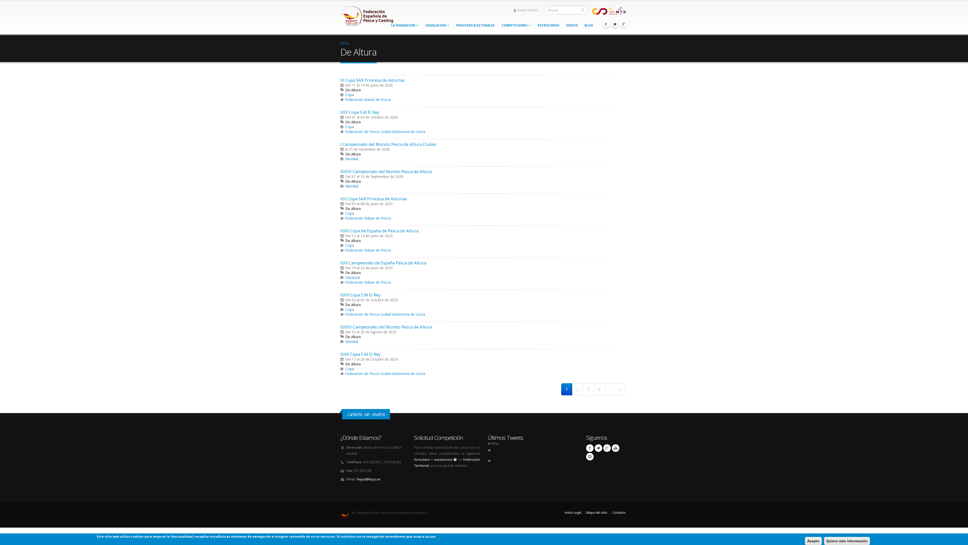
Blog (589, 25)
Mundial (351, 158)
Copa (349, 94)
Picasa (590, 456)
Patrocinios (548, 25)
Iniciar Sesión (528, 10)
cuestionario (444, 459)
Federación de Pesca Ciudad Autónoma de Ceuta (385, 131)
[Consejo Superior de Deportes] (609, 10)
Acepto (813, 541)
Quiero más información (847, 541)
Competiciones (514, 25)
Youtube (615, 448)
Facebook (606, 24)
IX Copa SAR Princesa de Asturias (372, 80)
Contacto (619, 512)
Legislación (436, 25)
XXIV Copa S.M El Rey (360, 295)
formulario (422, 459)
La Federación (403, 25)
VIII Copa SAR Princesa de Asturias (373, 199)
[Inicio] (367, 14)
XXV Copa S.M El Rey (359, 112)
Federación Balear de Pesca (368, 99)
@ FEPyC (493, 443)
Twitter (615, 24)
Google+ (623, 24)
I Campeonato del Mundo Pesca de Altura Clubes (388, 144)
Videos (572, 25)
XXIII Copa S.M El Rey (360, 354)
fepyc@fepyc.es (369, 479)
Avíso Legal (573, 512)
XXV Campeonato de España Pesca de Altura (383, 263)
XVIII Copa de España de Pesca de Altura (379, 231)
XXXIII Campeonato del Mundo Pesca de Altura (386, 171)
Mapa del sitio (596, 512)
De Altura (353, 90)
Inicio (344, 43)
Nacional (352, 277)
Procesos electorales (475, 25)
